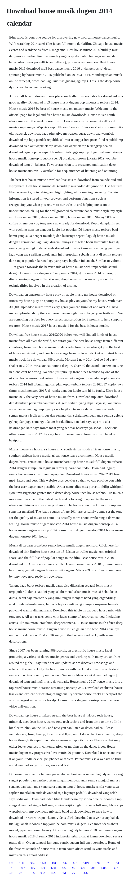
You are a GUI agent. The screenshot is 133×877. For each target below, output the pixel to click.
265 (74, 872)
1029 (53, 872)
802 (65, 863)
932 (43, 872)
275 (21, 872)
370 (108, 863)
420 (83, 867)
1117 (21, 863)
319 (11, 872)
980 (118, 863)
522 (64, 867)
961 (64, 872)
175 (11, 867)
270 (11, 863)
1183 (54, 863)
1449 (43, 863)
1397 (97, 863)
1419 (86, 863)
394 (32, 863)
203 (93, 867)
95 (73, 867)
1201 (53, 867)
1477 (115, 867)
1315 (104, 867)
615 (75, 863)
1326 (85, 872)
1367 (22, 867)
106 (33, 867)
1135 (32, 872)
